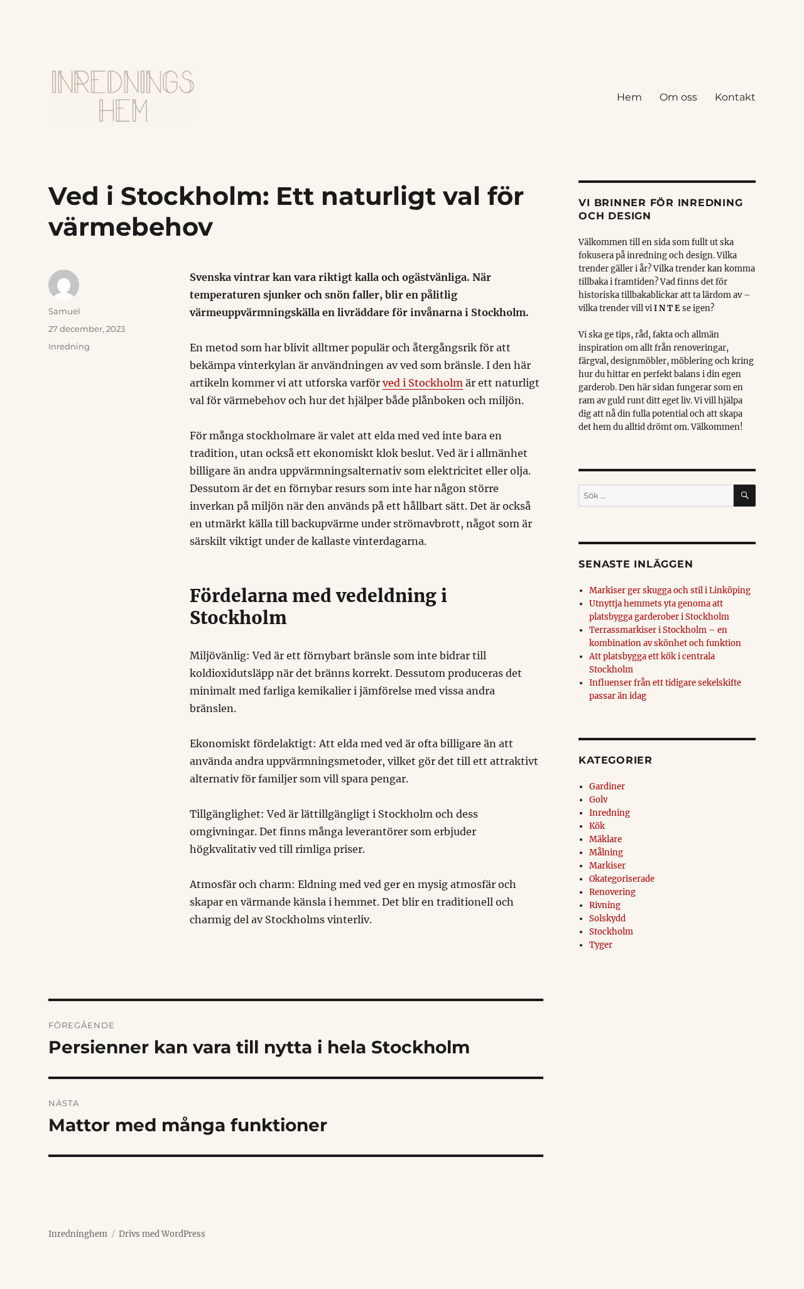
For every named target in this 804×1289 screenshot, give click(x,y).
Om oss (678, 97)
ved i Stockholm (423, 382)
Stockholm (611, 931)
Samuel (64, 311)
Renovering (612, 892)
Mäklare (605, 839)
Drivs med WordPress (162, 1234)
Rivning (605, 905)
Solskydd (607, 918)
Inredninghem (77, 1234)
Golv (598, 799)
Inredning (69, 346)
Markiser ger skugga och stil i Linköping (670, 590)
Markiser (607, 865)
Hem (629, 97)
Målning (606, 852)
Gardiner (607, 786)
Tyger (600, 945)
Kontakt (735, 97)
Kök (597, 826)
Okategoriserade (622, 879)
